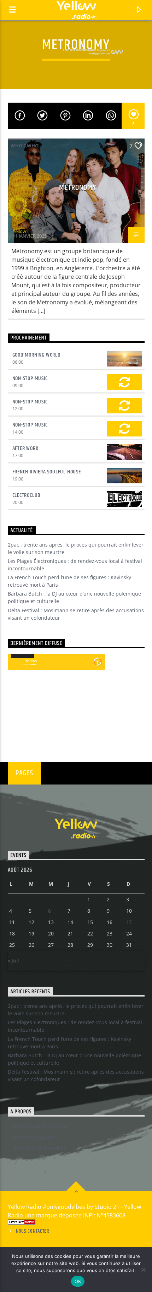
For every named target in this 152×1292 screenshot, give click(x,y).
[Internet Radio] (76, 1222)
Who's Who (25, 145)
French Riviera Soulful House (46, 471)
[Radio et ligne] (97, 661)
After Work (25, 448)
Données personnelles (39, 1148)
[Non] (143, 1269)
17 (129, 922)
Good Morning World (36, 355)
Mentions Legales (33, 1137)
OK (78, 1281)
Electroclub (26, 495)
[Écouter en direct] (15, 662)
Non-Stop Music (30, 378)
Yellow (19, 231)
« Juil (13, 960)
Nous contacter (32, 1231)
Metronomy (77, 187)
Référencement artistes (41, 1126)
